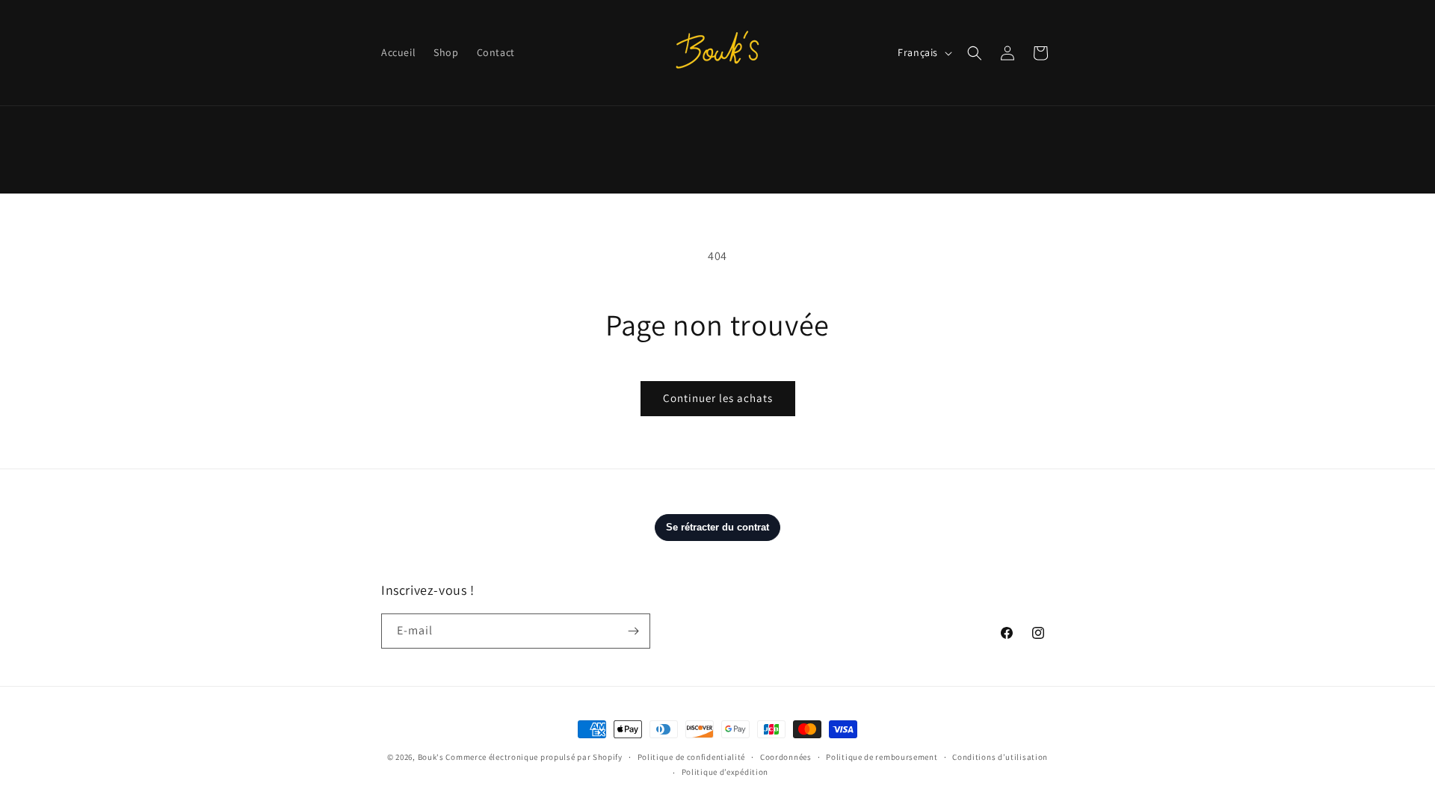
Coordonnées (786, 757)
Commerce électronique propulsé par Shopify (533, 757)
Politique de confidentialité (692, 757)
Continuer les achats (718, 398)
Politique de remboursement (881, 757)
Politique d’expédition (725, 772)
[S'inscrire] (633, 631)
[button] (974, 53)
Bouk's (431, 757)
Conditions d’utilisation (1000, 757)
